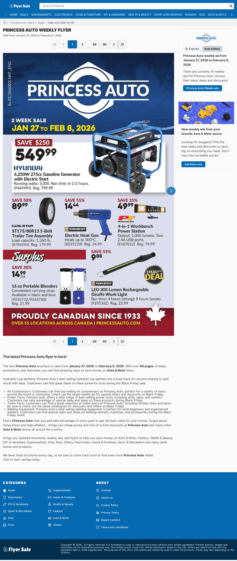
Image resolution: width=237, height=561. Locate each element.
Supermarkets (41, 14)
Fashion (190, 14)
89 (94, 44)
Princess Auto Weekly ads (202, 88)
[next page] (114, 44)
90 (105, 44)
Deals (24, 14)
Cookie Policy (109, 505)
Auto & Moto (217, 14)
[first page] (54, 44)
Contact (106, 490)
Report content (110, 519)
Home (13, 14)
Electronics (64, 14)
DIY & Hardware (114, 14)
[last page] (122, 44)
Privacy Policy (110, 512)
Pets (11, 524)
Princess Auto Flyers (22, 22)
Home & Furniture (88, 14)
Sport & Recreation (168, 14)
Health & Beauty (139, 14)
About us (107, 497)
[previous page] (63, 44)
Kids (202, 14)
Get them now (193, 164)
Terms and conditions (114, 527)
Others (57, 524)
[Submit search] (231, 6)
